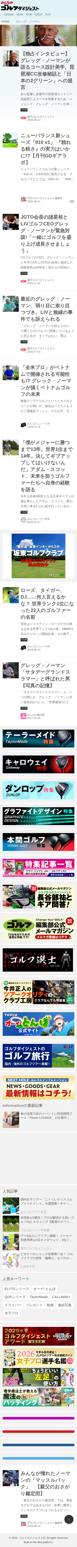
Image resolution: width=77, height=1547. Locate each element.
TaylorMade (39, 1297)
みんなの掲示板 (36, 714)
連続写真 (64, 1305)
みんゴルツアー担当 (38, 518)
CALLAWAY (61, 1297)
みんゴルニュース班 (38, 423)
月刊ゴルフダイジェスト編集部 (44, 1522)
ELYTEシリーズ (17, 1289)
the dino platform (42, 1542)
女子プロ (11, 1313)
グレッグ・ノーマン (36, 37)
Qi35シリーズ (15, 1297)
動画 (50, 1305)
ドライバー (13, 1305)
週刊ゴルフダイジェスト (41, 116)
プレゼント (34, 1305)
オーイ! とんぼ (44, 1289)
